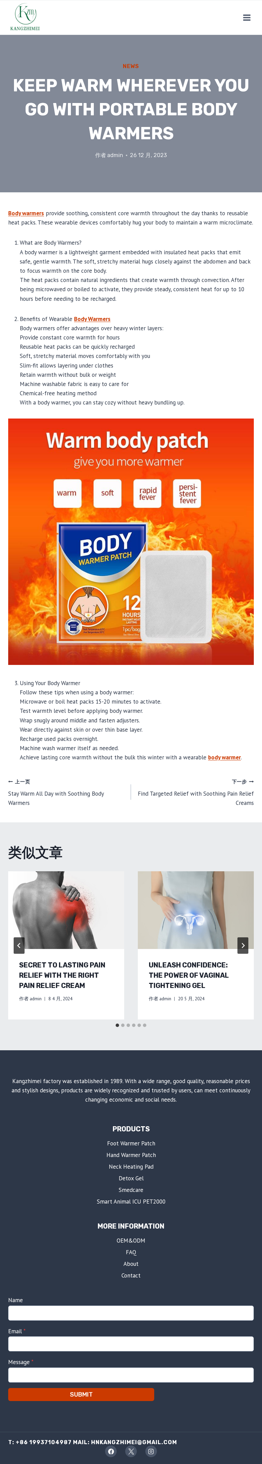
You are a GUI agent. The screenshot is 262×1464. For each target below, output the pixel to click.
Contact (131, 1275)
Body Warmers (92, 319)
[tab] (117, 1025)
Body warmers (26, 213)
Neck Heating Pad (131, 1166)
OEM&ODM (131, 1240)
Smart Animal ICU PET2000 (131, 1201)
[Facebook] (111, 1451)
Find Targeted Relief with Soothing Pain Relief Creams (196, 793)
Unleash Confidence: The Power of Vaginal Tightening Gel (189, 975)
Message (20, 1362)
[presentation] (66, 910)
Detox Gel (131, 1178)
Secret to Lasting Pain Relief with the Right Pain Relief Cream (62, 975)
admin (115, 155)
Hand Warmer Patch (131, 1155)
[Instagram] (151, 1451)
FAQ (131, 1252)
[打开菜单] (246, 17)
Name (15, 1300)
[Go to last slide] (19, 945)
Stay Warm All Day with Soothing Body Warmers (56, 793)
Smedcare (131, 1190)
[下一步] (242, 945)
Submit (81, 1394)
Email (17, 1331)
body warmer (224, 757)
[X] (131, 1451)
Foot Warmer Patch (131, 1143)
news (131, 66)
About (131, 1264)
